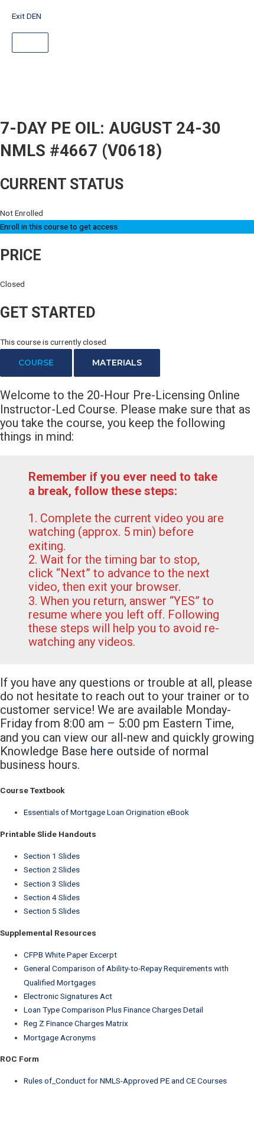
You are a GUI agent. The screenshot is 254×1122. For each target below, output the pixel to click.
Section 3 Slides (52, 883)
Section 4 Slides (52, 897)
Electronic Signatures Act (68, 996)
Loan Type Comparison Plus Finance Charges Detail (113, 1009)
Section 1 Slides (52, 856)
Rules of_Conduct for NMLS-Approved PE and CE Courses (125, 1080)
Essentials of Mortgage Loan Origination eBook (106, 812)
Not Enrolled (21, 213)
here (101, 751)
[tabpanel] (127, 580)
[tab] (36, 363)
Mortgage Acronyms (60, 1037)
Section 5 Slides (52, 911)
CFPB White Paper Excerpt (70, 954)
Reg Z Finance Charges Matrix (76, 1023)
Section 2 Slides (52, 869)
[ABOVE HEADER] (30, 43)
